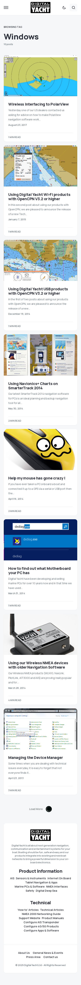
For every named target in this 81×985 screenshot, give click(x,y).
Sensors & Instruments (31, 878)
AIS (12, 878)
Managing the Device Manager (35, 757)
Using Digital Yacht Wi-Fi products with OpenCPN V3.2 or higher (39, 196)
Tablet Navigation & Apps (41, 882)
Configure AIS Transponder (41, 922)
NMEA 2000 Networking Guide (41, 914)
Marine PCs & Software (30, 886)
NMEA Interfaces (57, 886)
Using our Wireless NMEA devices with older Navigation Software (38, 665)
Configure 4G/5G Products (41, 926)
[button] (6, 7)
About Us (24, 953)
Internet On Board (59, 878)
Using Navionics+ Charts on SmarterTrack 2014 (33, 385)
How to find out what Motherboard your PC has (39, 570)
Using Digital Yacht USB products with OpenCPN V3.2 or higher (38, 291)
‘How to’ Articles (28, 910)
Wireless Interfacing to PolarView (38, 104)
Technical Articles (52, 910)
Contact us (50, 957)
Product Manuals (53, 918)
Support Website (29, 918)
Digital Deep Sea (46, 890)
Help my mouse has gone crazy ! (36, 478)
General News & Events (48, 953)
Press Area (33, 957)
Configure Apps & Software (41, 930)
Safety (30, 890)
